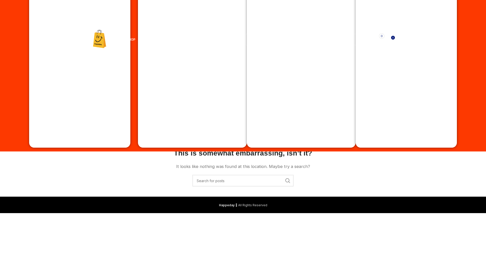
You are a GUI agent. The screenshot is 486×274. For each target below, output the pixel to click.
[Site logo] (99, 39)
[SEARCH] (351, 39)
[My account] (364, 40)
